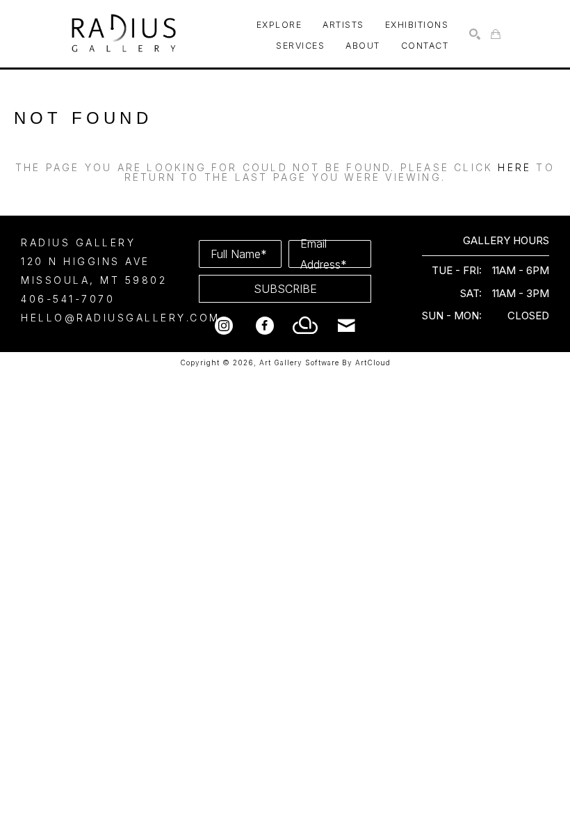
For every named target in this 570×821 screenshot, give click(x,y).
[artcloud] (306, 326)
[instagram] (224, 326)
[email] (347, 326)
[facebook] (265, 326)
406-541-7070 (68, 299)
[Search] (474, 34)
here (514, 167)
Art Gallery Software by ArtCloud (325, 362)
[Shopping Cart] (495, 34)
